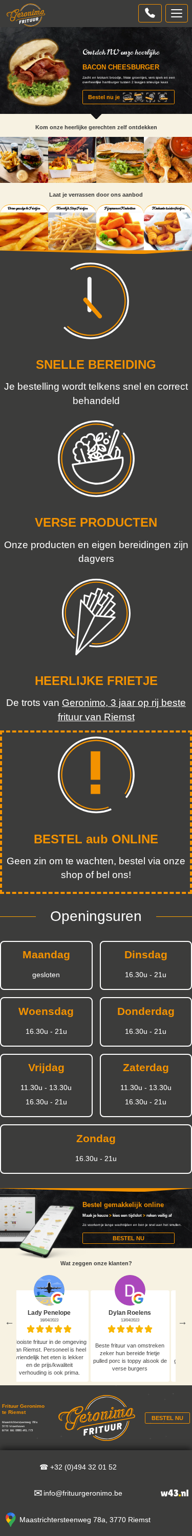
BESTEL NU (128, 1238)
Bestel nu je (104, 97)
